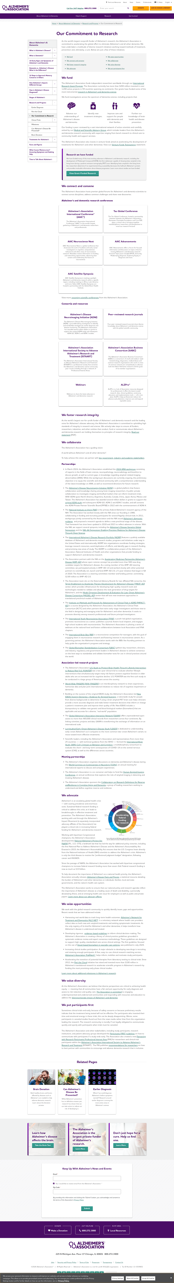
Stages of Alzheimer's (37, 97)
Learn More (80, 1149)
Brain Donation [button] (37, 135)
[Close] (171, 1278)
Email (55, 1174)
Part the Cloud (80, 962)
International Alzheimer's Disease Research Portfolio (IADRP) (95, 537)
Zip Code (56, 1187)
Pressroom (96, 1262)
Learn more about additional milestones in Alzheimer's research (89, 973)
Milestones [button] (35, 124)
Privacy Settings (117, 1278)
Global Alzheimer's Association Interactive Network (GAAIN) (94, 715)
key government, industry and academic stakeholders (121, 458)
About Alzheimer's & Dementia (69, 23)
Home (54, 23)
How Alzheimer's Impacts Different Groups (38, 84)
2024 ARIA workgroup (126, 469)
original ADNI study (73, 502)
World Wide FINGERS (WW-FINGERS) (82, 684)
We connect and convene (75, 61)
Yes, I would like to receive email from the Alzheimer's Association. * (79, 1184)
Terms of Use (84, 1262)
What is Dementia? (36, 56)
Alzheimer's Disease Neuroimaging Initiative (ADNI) (91, 488)
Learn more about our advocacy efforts (85, 896)
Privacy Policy (79, 1200)
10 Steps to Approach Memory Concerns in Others (40, 76)
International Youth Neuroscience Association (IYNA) (91, 618)
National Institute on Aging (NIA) (83, 510)
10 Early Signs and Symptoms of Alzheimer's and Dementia (41, 62)
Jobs (52, 1262)
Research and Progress (90, 23)
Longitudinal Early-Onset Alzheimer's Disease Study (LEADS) (91, 729)
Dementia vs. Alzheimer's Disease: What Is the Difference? (41, 69)
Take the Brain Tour (43, 1145)
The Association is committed (109, 992)
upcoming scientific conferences (85, 297)
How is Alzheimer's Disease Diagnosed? (39, 91)
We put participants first (116, 68)
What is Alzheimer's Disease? (40, 50)
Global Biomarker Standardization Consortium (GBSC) (92, 647)
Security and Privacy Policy (66, 1262)
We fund (70, 57)
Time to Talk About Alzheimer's (40, 159)
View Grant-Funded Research (82, 173)
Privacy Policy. (63, 1281)
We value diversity (114, 65)
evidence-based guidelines (95, 933)
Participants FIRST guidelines (122, 1033)
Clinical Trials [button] (36, 120)
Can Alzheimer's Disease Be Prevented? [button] (41, 130)
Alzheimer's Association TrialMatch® (80, 955)
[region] (87, 1278)
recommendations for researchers (123, 1045)
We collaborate (113, 61)
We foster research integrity (76, 65)
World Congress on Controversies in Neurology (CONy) (93, 765)
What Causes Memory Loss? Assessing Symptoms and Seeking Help (41, 152)
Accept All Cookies (148, 1278)
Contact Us (119, 1262)
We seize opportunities (116, 57)
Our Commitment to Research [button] (43, 116)
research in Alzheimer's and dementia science (97, 92)
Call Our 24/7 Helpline (75, 8)
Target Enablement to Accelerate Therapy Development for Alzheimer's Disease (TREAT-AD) (105, 584)
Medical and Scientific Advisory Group (90, 130)
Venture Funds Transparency (124, 144)
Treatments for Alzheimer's (39, 139)
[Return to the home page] (15, 7)
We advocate (71, 68)
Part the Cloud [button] (37, 112)
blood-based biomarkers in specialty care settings (98, 945)
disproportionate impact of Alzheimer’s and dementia (95, 997)
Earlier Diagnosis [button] (37, 107)
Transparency (107, 1262)
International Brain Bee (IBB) (81, 634)
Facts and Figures (35, 145)
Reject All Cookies (132, 1278)
